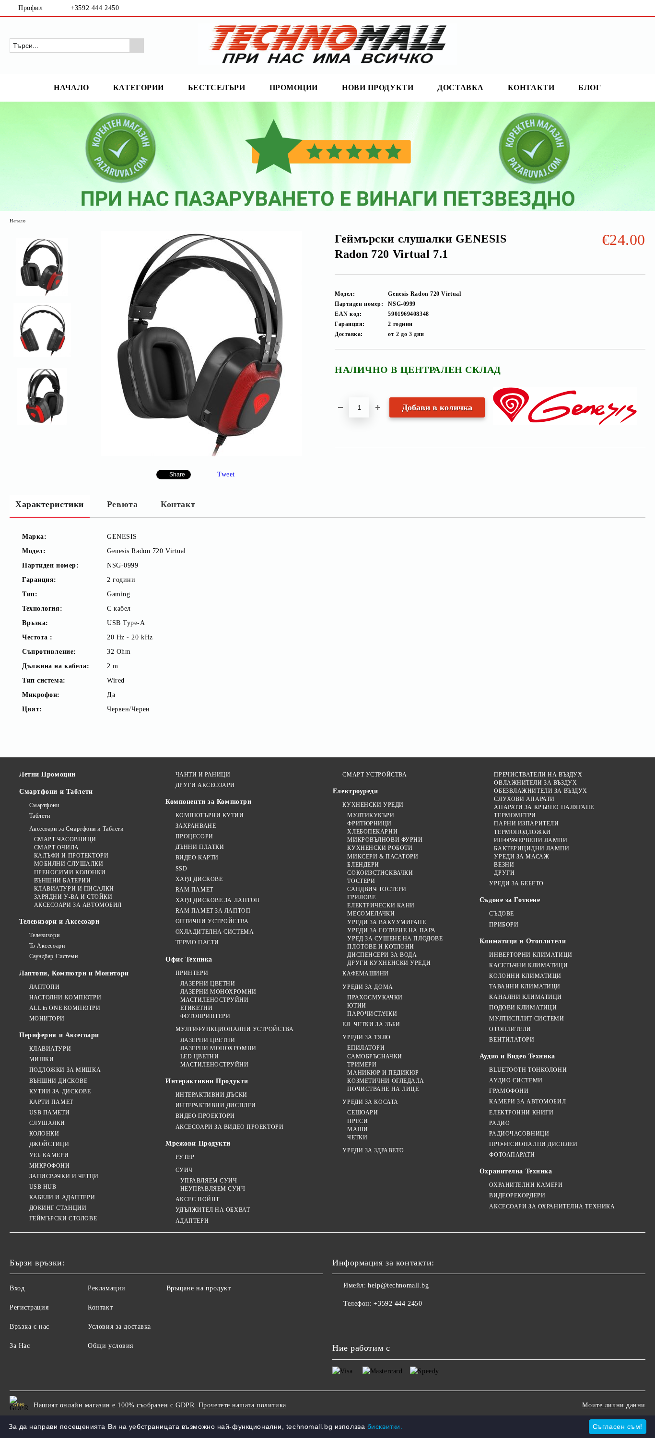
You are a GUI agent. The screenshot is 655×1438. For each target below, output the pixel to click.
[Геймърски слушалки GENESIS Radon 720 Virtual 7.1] (201, 454)
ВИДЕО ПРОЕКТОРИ (205, 1116)
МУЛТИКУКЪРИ (370, 815)
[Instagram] (640, 8)
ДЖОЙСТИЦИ (49, 1144)
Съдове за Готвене (510, 900)
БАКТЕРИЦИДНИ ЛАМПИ (531, 848)
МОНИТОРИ (47, 1018)
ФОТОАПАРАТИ (512, 1154)
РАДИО (499, 1123)
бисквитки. (385, 1426)
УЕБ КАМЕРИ (49, 1155)
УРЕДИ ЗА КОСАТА (370, 1102)
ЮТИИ (356, 1005)
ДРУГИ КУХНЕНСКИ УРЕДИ (389, 963)
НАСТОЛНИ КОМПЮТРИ (65, 997)
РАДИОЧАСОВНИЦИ (519, 1133)
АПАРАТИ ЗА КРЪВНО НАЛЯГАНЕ (544, 807)
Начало (17, 220)
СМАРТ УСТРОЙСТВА (374, 774)
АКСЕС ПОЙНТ (197, 1199)
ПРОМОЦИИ (293, 87)
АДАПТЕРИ (192, 1221)
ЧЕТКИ (357, 1137)
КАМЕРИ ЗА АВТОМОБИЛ (527, 1101)
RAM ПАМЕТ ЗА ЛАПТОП (212, 910)
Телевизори (44, 935)
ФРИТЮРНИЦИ (369, 823)
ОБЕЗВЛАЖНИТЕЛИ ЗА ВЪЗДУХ (540, 791)
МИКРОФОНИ (49, 1165)
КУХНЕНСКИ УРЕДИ (372, 804)
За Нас (20, 1345)
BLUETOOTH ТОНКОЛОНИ (528, 1070)
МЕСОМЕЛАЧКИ (371, 913)
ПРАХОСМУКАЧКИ (374, 997)
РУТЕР (184, 1157)
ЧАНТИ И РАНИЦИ (202, 774)
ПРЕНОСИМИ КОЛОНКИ (69, 872)
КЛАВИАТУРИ (50, 1048)
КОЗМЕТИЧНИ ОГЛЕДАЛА (385, 1081)
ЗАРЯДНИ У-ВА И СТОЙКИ (73, 896)
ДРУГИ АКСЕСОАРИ (205, 785)
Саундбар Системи (53, 956)
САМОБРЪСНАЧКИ (374, 1056)
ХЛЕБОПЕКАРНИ (372, 831)
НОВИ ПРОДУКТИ (377, 87)
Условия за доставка (119, 1326)
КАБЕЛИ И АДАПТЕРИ (62, 1197)
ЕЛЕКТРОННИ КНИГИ (521, 1112)
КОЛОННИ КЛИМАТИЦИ (525, 976)
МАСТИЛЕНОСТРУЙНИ (214, 1000)
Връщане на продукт (198, 1288)
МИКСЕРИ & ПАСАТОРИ (382, 856)
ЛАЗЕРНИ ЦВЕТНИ (207, 983)
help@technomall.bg (398, 1285)
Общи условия (110, 1345)
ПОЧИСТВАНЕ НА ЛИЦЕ (383, 1089)
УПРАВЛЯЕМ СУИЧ (208, 1180)
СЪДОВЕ (501, 913)
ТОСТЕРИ (361, 881)
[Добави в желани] (638, 373)
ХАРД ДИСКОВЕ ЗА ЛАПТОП (217, 900)
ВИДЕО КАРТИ (197, 857)
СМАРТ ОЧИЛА (56, 847)
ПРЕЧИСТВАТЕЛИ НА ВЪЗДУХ (538, 774)
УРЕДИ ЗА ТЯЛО (366, 1037)
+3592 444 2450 (94, 8)
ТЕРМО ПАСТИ (197, 942)
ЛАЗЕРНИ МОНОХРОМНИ (218, 991)
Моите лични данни (613, 1405)
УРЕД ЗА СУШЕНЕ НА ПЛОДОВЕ (395, 938)
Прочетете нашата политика (242, 1405)
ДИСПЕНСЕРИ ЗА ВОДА (382, 954)
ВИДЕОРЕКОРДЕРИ (517, 1195)
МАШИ (357, 1129)
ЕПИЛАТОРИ (366, 1047)
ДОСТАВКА (460, 87)
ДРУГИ (504, 873)
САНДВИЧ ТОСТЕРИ (376, 889)
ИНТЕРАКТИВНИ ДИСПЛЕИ (215, 1105)
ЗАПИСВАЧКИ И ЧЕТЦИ (64, 1176)
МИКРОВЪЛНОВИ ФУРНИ (384, 839)
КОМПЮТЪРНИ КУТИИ (209, 815)
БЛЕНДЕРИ (363, 864)
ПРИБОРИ (503, 924)
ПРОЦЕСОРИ (194, 836)
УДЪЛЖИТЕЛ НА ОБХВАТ (212, 1209)
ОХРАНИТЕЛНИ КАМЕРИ (525, 1185)
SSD (181, 868)
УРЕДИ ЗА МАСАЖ (521, 856)
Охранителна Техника (516, 1171)
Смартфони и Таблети (56, 791)
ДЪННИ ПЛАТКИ (199, 847)
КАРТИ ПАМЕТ (51, 1102)
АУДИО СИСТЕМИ (515, 1080)
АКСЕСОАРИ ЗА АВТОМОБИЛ (78, 905)
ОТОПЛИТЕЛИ (510, 1029)
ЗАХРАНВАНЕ (195, 826)
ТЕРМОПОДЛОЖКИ (522, 832)
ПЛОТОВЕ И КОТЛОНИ (380, 946)
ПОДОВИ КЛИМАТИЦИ (523, 1007)
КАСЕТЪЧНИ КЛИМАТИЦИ (528, 965)
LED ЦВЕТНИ (199, 1056)
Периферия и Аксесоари (59, 1035)
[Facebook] (625, 8)
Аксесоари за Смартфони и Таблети (76, 828)
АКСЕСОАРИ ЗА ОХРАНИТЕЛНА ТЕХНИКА (552, 1206)
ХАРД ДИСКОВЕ (198, 879)
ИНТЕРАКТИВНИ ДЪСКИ (211, 1094)
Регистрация (29, 1307)
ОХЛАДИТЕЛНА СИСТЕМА (214, 931)
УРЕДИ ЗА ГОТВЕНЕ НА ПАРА (391, 930)
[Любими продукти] (621, 45)
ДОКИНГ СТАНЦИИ (57, 1208)
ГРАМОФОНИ (508, 1091)
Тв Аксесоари (47, 945)
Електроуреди (355, 791)
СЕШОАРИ (362, 1112)
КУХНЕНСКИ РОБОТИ (379, 848)
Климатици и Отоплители (523, 941)
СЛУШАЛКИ (47, 1123)
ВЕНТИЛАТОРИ (511, 1039)
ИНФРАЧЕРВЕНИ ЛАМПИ (530, 840)
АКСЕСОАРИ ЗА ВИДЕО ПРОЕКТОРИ (229, 1127)
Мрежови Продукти (198, 1143)
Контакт (178, 504)
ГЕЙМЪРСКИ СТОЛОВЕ (63, 1218)
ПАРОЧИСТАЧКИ (372, 1013)
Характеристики (49, 504)
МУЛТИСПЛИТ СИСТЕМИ (526, 1018)
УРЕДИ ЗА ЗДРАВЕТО (373, 1150)
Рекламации (107, 1288)
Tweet (226, 474)
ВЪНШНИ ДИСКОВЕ (58, 1081)
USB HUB (42, 1186)
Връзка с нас (29, 1326)
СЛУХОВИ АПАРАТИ (524, 799)
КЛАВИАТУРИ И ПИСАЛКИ (74, 888)
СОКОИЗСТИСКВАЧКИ (380, 873)
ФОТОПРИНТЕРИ (205, 1016)
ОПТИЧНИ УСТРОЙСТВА (212, 921)
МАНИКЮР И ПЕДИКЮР (383, 1072)
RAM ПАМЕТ (194, 889)
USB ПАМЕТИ (49, 1112)
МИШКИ (41, 1059)
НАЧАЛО (71, 87)
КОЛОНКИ (44, 1133)
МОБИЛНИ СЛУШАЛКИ (69, 863)
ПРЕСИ (357, 1121)
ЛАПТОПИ (44, 987)
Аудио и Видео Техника (517, 1056)
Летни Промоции (47, 774)
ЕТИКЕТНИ (196, 1008)
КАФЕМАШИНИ (365, 973)
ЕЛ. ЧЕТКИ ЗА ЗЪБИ (371, 1024)
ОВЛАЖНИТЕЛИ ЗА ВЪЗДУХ (535, 782)
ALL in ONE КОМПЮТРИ (64, 1008)
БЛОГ (589, 87)
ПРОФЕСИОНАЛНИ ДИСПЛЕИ (533, 1144)
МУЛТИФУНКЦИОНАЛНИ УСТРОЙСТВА (234, 1029)
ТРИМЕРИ (361, 1064)
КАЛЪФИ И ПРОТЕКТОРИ (71, 855)
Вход (17, 1288)
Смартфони (44, 805)
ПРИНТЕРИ (191, 973)
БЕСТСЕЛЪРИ (217, 87)
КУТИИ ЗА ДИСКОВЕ (60, 1091)
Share (177, 474)
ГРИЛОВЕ (361, 897)
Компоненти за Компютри (208, 801)
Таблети (39, 815)
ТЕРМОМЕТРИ (515, 815)
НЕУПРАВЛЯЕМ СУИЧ (213, 1188)
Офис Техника (188, 959)
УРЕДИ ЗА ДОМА (367, 987)
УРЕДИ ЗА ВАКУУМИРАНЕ (386, 922)
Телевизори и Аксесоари (59, 921)
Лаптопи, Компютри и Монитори (74, 973)
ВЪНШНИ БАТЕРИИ (62, 880)
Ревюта (122, 504)
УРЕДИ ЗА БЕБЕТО (516, 883)
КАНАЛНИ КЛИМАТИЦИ (525, 997)
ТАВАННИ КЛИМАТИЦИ (525, 986)
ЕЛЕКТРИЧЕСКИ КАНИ (381, 905)
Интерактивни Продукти (206, 1081)
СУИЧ (184, 1170)
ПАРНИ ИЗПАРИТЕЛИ (526, 823)
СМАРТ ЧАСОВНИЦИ (65, 839)
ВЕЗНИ (504, 864)
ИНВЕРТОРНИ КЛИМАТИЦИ (530, 954)
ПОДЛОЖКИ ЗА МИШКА (65, 1070)
